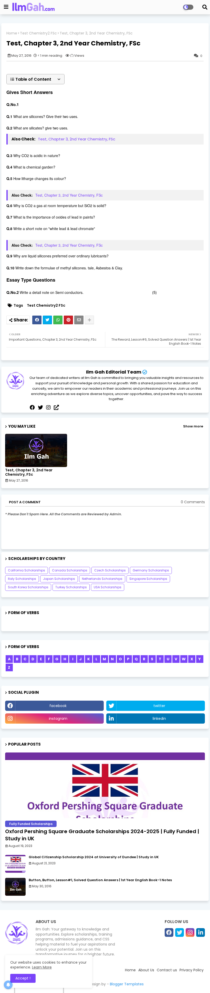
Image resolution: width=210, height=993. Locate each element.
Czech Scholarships (110, 570)
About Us (146, 970)
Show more (193, 426)
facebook (58, 705)
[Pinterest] (68, 320)
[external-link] (56, 407)
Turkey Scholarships (71, 587)
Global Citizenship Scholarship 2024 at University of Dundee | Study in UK (94, 857)
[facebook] (32, 407)
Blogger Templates (127, 984)
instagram (58, 718)
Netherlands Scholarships (102, 579)
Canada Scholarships (69, 570)
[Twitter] (47, 320)
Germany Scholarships (151, 570)
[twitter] (40, 407)
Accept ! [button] (22, 978)
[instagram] (48, 407)
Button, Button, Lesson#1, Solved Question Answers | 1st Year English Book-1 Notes (100, 880)
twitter (159, 705)
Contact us (167, 970)
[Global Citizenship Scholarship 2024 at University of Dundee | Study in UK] (15, 864)
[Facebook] (36, 320)
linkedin (159, 718)
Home (11, 33)
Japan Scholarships (59, 579)
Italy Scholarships (22, 579)
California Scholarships (26, 570)
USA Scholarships (107, 587)
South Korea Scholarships (28, 587)
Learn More (42, 967)
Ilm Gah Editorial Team (113, 372)
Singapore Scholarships (148, 579)
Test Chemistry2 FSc (38, 33)
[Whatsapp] (57, 320)
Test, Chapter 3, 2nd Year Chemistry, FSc (76, 139)
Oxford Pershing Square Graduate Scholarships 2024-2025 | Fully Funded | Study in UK (102, 835)
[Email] (78, 320)
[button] (35, 79)
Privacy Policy (192, 970)
